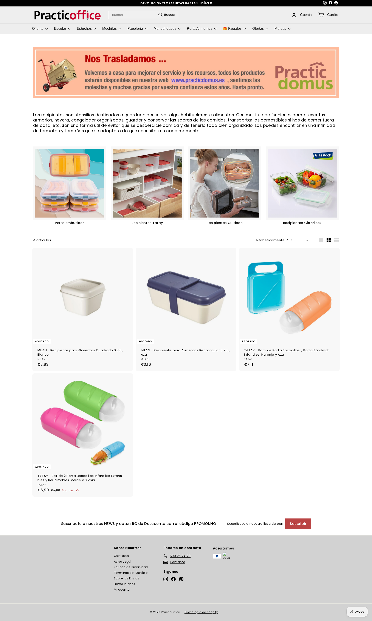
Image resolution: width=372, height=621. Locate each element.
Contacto (121, 556)
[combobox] (143, 15)
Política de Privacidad (131, 567)
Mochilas (110, 28)
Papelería (135, 28)
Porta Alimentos (200, 28)
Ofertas (258, 28)
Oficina (38, 28)
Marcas (280, 28)
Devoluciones (124, 584)
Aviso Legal (122, 561)
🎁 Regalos (233, 28)
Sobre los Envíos (126, 578)
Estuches (85, 28)
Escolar (60, 28)
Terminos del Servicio (131, 573)
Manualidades (165, 28)
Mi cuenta (122, 589)
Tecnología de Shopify (201, 612)
